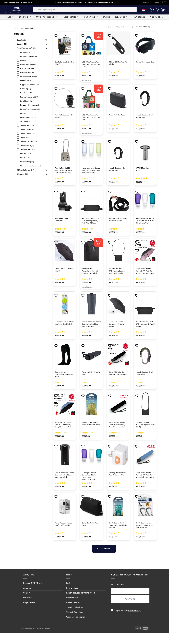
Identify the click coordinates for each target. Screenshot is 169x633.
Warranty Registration (75, 617)
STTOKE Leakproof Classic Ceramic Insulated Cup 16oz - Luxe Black (64, 475)
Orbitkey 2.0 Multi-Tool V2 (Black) (118, 63)
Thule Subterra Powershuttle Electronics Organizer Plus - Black (90, 271)
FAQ (68, 583)
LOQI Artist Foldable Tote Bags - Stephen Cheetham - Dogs (91, 64)
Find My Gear (72, 588)
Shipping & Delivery (74, 607)
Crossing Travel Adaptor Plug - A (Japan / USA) (117, 474)
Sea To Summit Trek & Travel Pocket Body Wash (91, 423)
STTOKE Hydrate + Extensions (61, 220)
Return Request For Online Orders (80, 593)
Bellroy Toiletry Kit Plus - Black (90, 524)
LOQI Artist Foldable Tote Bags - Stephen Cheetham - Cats (91, 117)
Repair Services (73, 602)
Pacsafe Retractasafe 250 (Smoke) (64, 116)
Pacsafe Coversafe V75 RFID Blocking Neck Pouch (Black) (145, 424)
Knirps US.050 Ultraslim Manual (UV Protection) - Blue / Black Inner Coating (64, 424)
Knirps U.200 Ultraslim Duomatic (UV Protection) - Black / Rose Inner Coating (145, 271)
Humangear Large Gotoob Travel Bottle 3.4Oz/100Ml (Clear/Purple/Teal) (145, 221)
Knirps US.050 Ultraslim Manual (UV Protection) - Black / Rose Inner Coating (118, 424)
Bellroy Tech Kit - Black (117, 115)
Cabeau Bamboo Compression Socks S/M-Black (64, 374)
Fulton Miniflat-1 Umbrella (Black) (91, 373)
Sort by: (138, 27)
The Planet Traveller (16, 9)
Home (16, 28)
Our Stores (155, 2)
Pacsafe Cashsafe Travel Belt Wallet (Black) (118, 220)
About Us (27, 588)
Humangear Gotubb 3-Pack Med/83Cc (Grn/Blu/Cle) (64, 323)
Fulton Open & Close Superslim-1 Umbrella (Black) (116, 324)
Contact (26, 593)
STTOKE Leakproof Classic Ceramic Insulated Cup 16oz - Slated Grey (91, 324)
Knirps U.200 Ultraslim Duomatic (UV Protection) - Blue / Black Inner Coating (145, 475)
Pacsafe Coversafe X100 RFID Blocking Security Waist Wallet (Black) (90, 221)
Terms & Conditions (74, 612)
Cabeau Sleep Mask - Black (145, 62)
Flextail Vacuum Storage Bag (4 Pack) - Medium (63, 524)
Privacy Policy (72, 597)
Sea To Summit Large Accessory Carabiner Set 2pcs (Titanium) (144, 525)
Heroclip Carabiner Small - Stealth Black (145, 116)
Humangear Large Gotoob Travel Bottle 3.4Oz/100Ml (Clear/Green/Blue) (91, 170)
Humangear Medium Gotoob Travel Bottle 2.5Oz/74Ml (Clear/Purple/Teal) (89, 476)
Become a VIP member (33, 583)
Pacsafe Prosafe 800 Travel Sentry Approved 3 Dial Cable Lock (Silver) (63, 170)
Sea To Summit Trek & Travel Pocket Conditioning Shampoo (118, 525)
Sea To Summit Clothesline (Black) (64, 63)
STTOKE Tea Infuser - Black (143, 169)
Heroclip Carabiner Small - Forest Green (145, 373)
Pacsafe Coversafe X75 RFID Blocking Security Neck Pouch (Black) (117, 271)
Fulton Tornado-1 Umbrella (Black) (64, 270)
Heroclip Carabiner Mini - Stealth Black (117, 169)
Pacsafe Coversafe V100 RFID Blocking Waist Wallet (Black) (145, 324)
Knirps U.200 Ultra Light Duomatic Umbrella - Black (118, 373)
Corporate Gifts (29, 602)
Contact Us (145, 2)
